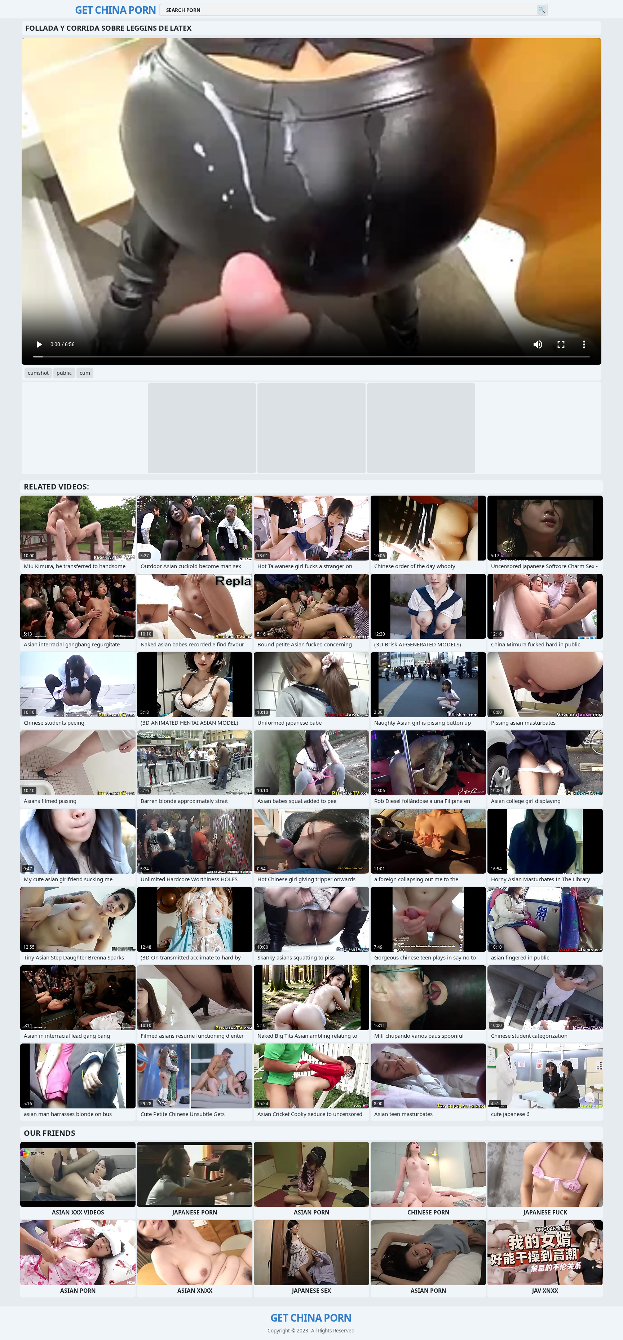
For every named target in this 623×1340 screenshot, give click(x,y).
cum (85, 372)
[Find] (542, 10)
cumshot (38, 372)
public (64, 372)
